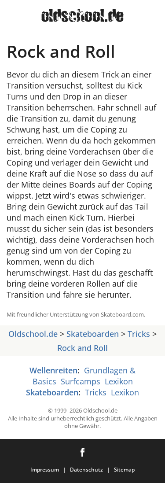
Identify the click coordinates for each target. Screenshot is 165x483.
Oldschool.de (33, 333)
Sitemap (124, 469)
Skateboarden (92, 333)
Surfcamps (80, 381)
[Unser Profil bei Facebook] (82, 452)
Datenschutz (86, 469)
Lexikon (119, 381)
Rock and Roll (82, 348)
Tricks (139, 333)
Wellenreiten (53, 370)
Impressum (44, 469)
